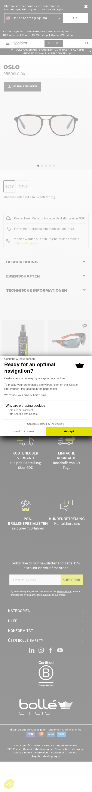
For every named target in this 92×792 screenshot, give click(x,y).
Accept (69, 431)
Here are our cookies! (20, 410)
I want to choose (23, 431)
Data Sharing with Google (23, 414)
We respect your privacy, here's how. (25, 395)
